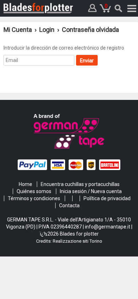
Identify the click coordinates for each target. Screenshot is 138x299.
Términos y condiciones (34, 198)
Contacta (69, 205)
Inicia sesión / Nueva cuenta (91, 191)
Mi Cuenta (18, 29)
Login (46, 29)
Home (25, 184)
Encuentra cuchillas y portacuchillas (80, 184)
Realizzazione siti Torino (77, 241)
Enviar (87, 60)
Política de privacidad (107, 198)
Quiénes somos (34, 191)
